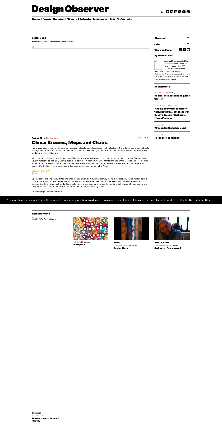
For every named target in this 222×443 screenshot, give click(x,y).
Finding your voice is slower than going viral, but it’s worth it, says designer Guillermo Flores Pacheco (171, 113)
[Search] (162, 12)
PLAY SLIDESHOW (41, 171)
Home (34, 41)
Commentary (170, 93)
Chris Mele (158, 93)
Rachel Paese (159, 106)
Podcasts (47, 19)
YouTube (121, 19)
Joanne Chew (39, 138)
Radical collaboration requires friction (172, 97)
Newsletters (58, 19)
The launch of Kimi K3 (167, 137)
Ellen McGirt (159, 125)
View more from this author (165, 79)
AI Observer (72, 19)
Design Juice (85, 19)
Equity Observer (100, 19)
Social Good (39, 37)
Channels (36, 19)
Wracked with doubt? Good (170, 127)
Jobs (129, 19)
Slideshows (42, 41)
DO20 (112, 19)
